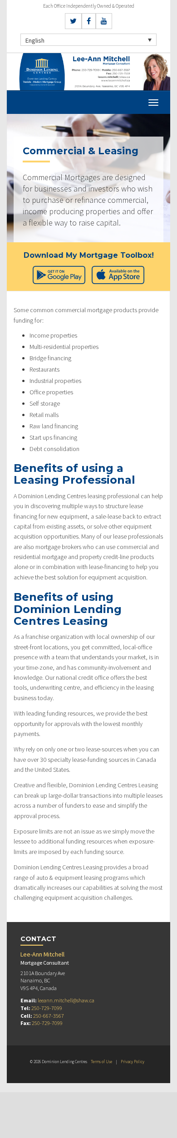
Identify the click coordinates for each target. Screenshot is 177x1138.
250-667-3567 (48, 1015)
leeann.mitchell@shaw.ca (66, 1000)
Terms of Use (101, 1061)
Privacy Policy (132, 1061)
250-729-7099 (46, 1008)
